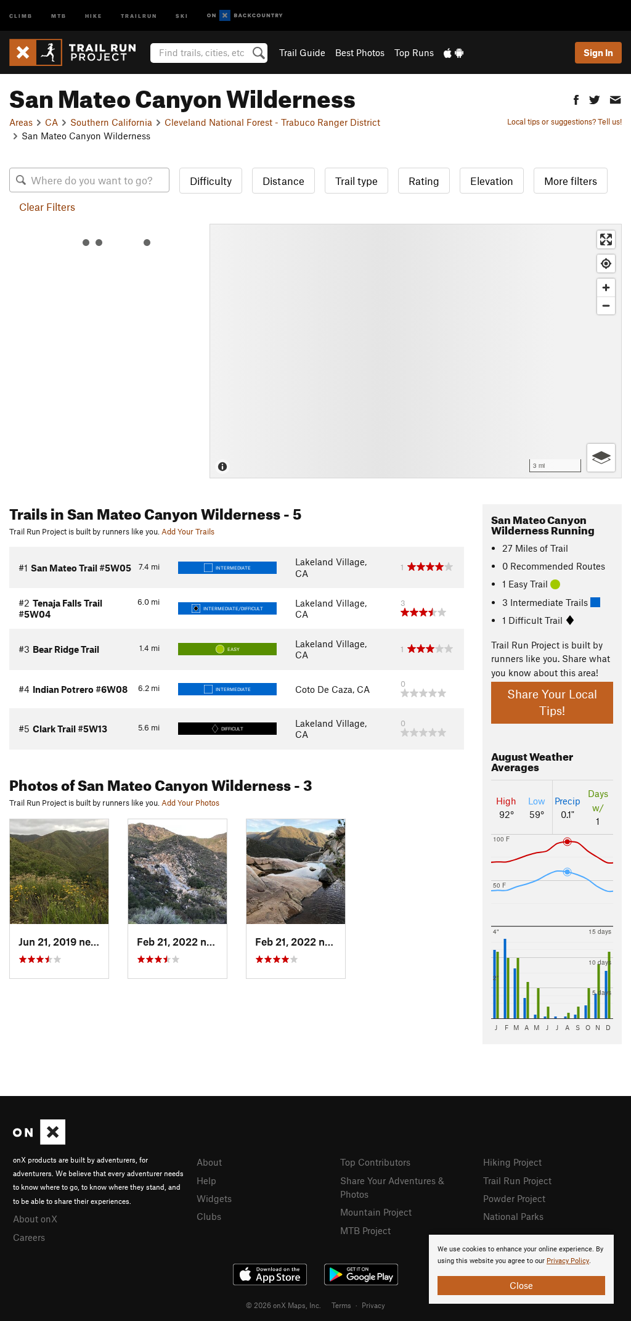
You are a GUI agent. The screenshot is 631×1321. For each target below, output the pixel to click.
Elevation (491, 180)
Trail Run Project (517, 1180)
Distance (283, 180)
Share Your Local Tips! (552, 702)
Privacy (373, 1305)
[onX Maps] (39, 1141)
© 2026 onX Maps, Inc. (283, 1305)
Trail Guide (302, 52)
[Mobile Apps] (453, 52)
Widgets (214, 1198)
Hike (93, 15)
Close (521, 1285)
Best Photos (360, 52)
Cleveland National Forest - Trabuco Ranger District (272, 122)
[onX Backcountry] (245, 16)
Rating (424, 180)
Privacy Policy (568, 1261)
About (209, 1162)
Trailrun (139, 15)
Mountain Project (376, 1211)
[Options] (601, 458)
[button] (576, 98)
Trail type (356, 180)
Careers (29, 1237)
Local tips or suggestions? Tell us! (564, 121)
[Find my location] (606, 263)
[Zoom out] (606, 305)
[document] (521, 1269)
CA (51, 122)
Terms (341, 1305)
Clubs (209, 1216)
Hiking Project (512, 1162)
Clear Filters (47, 206)
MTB (59, 15)
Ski (182, 15)
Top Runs (414, 52)
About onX (35, 1218)
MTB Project (365, 1230)
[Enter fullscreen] (606, 239)
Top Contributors (375, 1162)
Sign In (598, 52)
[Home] (78, 52)
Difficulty (211, 180)
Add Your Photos (190, 803)
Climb (21, 15)
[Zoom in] (606, 288)
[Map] (415, 351)
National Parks (513, 1216)
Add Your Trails (187, 531)
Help (206, 1180)
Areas (21, 122)
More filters (570, 180)
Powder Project (514, 1198)
